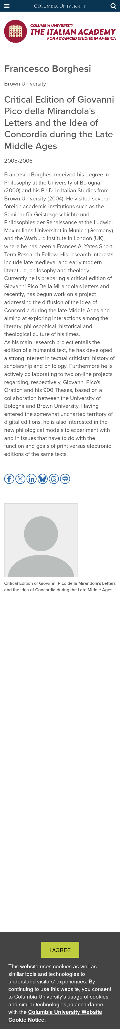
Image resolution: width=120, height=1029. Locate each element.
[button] (7, 6)
